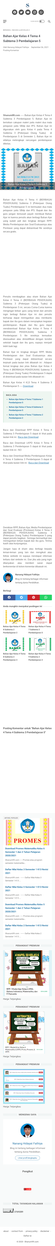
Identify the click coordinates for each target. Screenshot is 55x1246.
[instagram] (34, 12)
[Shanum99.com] (27, 5)
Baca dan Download (28, 437)
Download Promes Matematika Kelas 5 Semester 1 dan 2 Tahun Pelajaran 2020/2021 (25, 908)
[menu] (4, 21)
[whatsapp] (41, 12)
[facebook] (14, 12)
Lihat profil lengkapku (27, 1158)
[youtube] (28, 12)
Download (28, 386)
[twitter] (21, 12)
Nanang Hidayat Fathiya (27, 1143)
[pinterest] (34, 597)
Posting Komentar (11, 50)
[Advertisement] (27, 82)
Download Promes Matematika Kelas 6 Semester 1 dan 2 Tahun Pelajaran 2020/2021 (25, 852)
